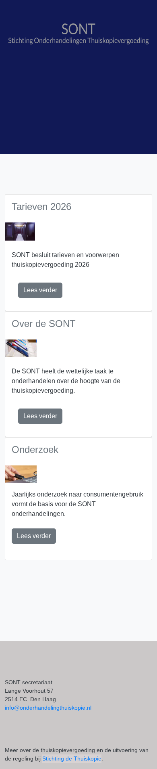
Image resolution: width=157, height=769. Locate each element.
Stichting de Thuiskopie (71, 758)
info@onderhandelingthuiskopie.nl (48, 707)
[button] (40, 290)
